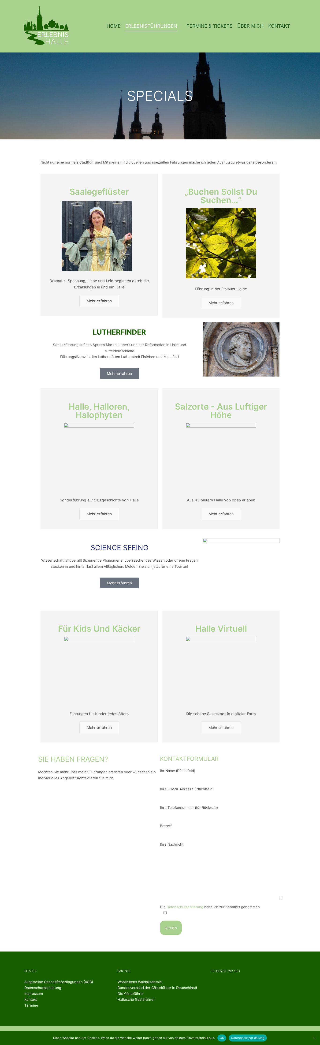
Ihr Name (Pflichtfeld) (177, 771)
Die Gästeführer (131, 993)
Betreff (165, 826)
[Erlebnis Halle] (47, 26)
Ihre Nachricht (171, 844)
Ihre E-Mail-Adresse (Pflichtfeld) (187, 789)
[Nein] (314, 1038)
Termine (31, 1005)
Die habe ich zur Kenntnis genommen (210, 907)
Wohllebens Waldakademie (140, 982)
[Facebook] (215, 984)
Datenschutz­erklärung (42, 987)
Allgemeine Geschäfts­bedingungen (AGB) (58, 982)
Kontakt (30, 999)
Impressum (33, 993)
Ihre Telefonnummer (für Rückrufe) (189, 807)
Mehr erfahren (99, 301)
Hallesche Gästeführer (136, 999)
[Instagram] (231, 984)
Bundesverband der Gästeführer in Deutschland (157, 987)
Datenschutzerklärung (185, 907)
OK (222, 1038)
